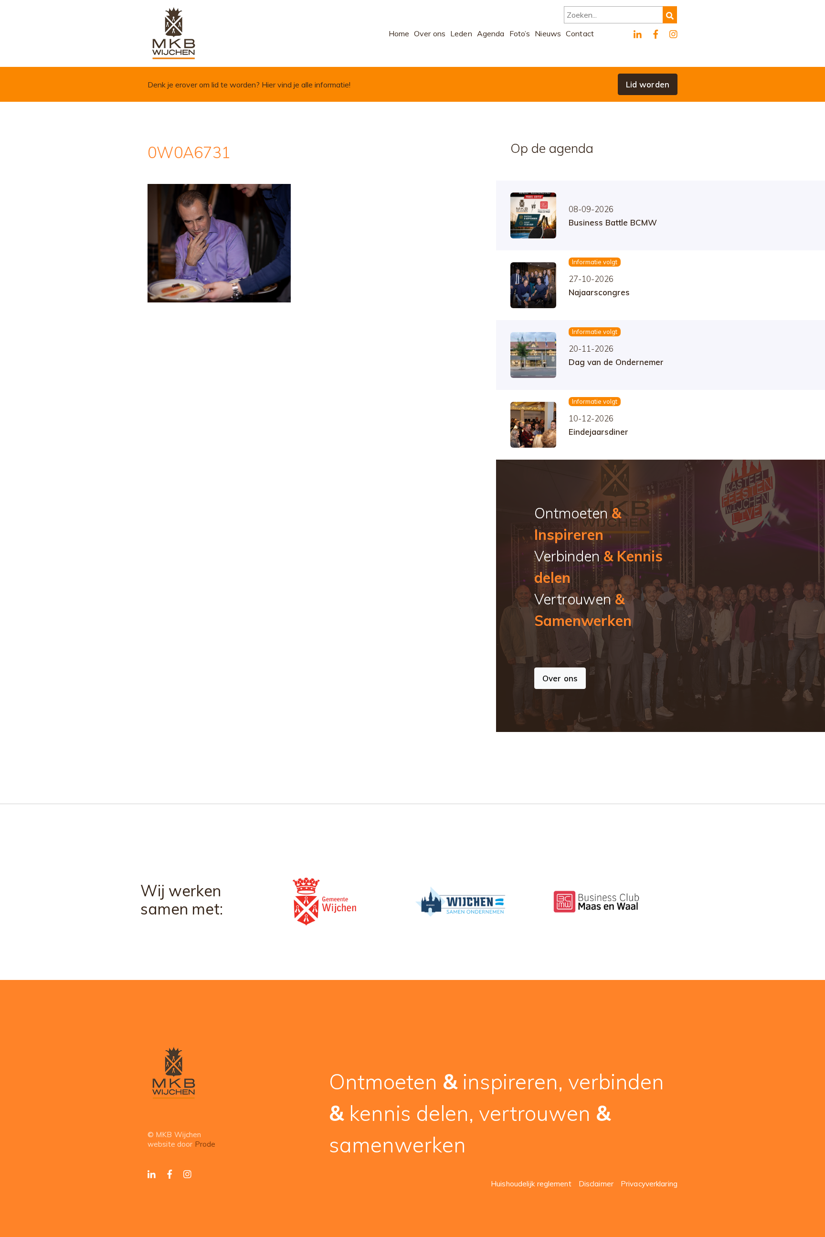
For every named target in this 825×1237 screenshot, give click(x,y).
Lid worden (647, 84)
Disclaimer (596, 1183)
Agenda (491, 33)
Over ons (429, 33)
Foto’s (519, 33)
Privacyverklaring (649, 1183)
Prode (205, 1144)
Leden (461, 33)
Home (399, 33)
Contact (580, 33)
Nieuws (548, 33)
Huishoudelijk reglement (531, 1183)
